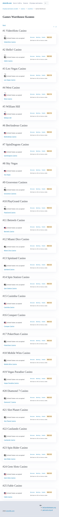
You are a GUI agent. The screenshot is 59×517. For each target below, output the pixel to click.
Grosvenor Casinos (10, 194)
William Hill (7, 118)
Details (43, 37)
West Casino (8, 99)
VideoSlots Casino (10, 42)
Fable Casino (8, 497)
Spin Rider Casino (9, 459)
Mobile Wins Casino (10, 364)
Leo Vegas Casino (9, 80)
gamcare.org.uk (47, 510)
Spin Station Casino (10, 288)
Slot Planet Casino (10, 421)
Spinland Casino (9, 269)
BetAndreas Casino (10, 137)
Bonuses (32, 37)
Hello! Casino (8, 61)
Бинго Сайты (17, 3)
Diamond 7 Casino (10, 402)
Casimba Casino (9, 307)
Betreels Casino (9, 231)
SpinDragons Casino (10, 156)
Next (4, 25)
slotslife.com (10, 511)
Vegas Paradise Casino (11, 383)
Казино (25, 3)
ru (45, 3)
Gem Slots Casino (9, 478)
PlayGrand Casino (9, 212)
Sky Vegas (7, 175)
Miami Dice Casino (10, 250)
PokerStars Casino (10, 345)
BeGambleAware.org (49, 507)
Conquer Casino (9, 326)
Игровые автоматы (36, 3)
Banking (38, 37)
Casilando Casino (9, 440)
